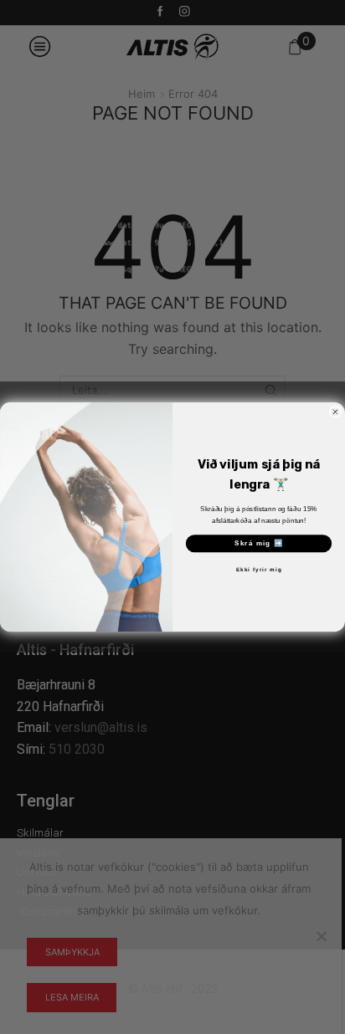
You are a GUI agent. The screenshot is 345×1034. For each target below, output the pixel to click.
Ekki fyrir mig (259, 570)
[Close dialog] (335, 412)
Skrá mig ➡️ (259, 543)
